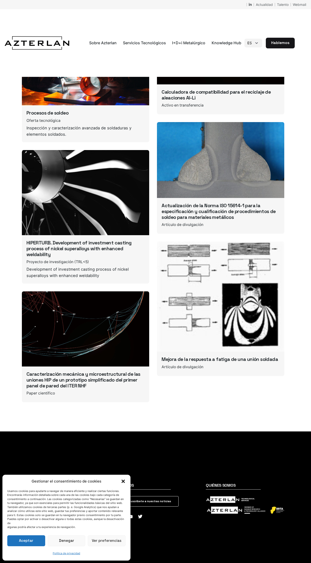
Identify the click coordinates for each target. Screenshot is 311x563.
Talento (283, 4)
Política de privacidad (66, 553)
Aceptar (26, 540)
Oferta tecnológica (43, 120)
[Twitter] (140, 516)
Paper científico (40, 393)
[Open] (33, 160)
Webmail (299, 4)
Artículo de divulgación (182, 224)
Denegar (66, 540)
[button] (123, 481)
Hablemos (280, 42)
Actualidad (264, 4)
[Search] (300, 43)
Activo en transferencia (183, 105)
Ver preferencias (106, 540)
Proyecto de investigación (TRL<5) (57, 261)
